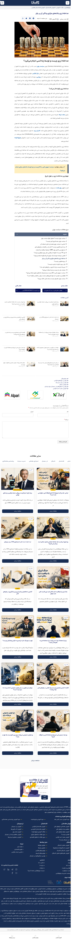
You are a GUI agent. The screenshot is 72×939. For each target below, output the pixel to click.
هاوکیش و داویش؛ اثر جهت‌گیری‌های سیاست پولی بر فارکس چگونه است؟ (46, 276)
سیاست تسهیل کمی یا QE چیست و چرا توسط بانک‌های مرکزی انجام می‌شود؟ (45, 273)
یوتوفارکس (67, 7)
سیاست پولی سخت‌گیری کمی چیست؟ (55, 241)
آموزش (58, 7)
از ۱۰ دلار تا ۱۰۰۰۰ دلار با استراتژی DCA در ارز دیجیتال (17, 542)
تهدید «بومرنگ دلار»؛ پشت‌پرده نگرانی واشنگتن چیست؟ (18, 641)
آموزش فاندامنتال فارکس (38, 7)
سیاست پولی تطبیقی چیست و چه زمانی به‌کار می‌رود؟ (51, 279)
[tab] (61, 461)
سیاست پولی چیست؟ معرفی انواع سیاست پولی (53, 238)
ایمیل (31, 412)
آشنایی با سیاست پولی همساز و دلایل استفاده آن (52, 244)
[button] (33, 18)
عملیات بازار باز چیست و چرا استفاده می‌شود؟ (53, 270)
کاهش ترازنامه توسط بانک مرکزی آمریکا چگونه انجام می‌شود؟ (49, 256)
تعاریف (65, 234)
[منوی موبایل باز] (67, 3)
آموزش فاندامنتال (50, 7)
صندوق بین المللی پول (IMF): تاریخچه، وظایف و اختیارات (50, 250)
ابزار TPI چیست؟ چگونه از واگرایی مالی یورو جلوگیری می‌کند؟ (49, 253)
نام (67, 412)
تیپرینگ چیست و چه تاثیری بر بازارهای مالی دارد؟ (52, 267)
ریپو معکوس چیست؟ (59, 261)
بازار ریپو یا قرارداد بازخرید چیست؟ (56, 264)
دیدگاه (66, 420)
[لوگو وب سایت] (35, 3)
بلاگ (62, 7)
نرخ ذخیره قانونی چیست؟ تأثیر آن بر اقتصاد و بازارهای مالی (50, 247)
